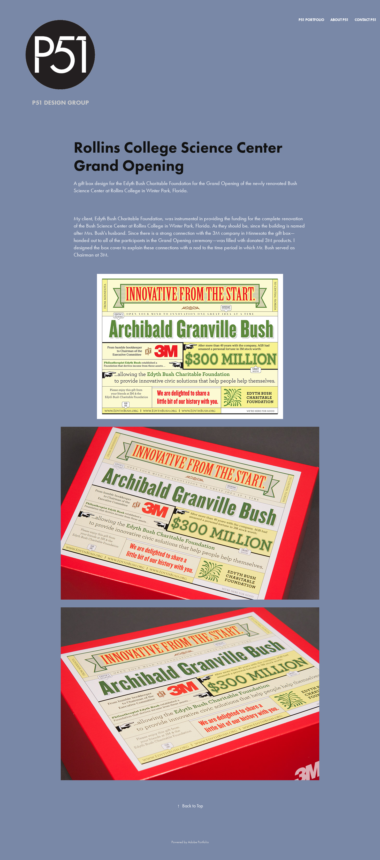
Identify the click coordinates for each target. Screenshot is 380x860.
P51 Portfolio (311, 20)
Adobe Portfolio (198, 842)
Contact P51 (365, 20)
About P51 (339, 20)
